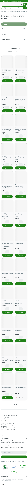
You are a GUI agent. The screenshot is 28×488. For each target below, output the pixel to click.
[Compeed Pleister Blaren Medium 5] (21, 149)
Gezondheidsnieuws (17, 440)
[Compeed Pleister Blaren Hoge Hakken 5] (21, 293)
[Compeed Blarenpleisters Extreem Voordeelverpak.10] (7, 234)
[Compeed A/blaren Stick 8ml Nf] (21, 206)
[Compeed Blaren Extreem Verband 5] (7, 206)
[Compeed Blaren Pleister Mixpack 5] (21, 120)
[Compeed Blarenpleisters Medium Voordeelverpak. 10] (21, 90)
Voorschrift (14, 442)
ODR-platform (8, 480)
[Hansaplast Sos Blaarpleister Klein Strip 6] (21, 321)
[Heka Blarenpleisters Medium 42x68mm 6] (21, 62)
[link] (11, 407)
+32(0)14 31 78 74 (10, 423)
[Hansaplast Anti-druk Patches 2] (7, 62)
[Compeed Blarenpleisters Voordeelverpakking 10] (7, 293)
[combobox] (12, 7)
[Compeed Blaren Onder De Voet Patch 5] (7, 177)
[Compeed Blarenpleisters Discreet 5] (7, 90)
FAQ (2, 435)
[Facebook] (11, 472)
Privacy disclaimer (20, 479)
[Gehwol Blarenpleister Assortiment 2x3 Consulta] (21, 350)
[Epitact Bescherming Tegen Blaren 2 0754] (7, 379)
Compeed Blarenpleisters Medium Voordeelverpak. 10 (20, 100)
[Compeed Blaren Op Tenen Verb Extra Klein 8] (7, 120)
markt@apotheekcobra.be (14, 425)
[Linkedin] (17, 472)
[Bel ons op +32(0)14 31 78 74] (21, 4)
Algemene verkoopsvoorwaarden (8, 479)
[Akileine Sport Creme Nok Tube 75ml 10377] (7, 264)
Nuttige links (9, 440)
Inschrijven (14, 457)
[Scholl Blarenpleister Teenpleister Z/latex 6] (7, 321)
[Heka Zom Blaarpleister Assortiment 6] (21, 379)
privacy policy (22, 461)
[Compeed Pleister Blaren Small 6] (7, 149)
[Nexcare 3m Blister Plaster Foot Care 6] (21, 264)
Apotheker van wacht (6, 442)
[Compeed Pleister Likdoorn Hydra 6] (21, 177)
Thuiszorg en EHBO (9, 11)
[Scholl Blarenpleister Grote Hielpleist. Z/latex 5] (7, 350)
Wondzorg (17, 11)
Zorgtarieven (20, 442)
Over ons (3, 440)
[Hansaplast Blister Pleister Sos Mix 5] (21, 234)
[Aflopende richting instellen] (19, 51)
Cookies (2, 480)
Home (2, 11)
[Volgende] (16, 407)
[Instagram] (14, 472)
